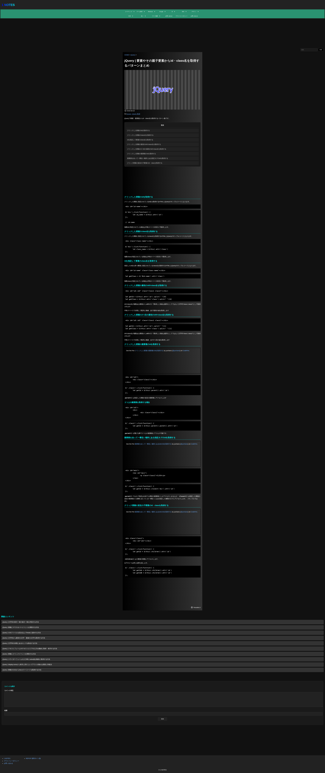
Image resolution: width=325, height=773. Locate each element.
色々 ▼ (143, 16)
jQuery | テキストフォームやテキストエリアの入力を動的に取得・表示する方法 (30, 648)
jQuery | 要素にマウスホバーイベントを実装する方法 (21, 627)
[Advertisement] (162, 33)
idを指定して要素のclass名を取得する (140, 140)
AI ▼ (173, 11)
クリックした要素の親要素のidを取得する (141, 154)
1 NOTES (8, 5)
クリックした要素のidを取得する (138, 130)
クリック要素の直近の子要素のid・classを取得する (144, 163)
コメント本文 (8, 690)
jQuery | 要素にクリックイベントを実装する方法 (19, 654)
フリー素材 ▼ (156, 16)
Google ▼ (162, 11)
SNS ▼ (184, 11)
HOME (126, 55)
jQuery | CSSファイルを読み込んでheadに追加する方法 (22, 633)
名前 (5, 710)
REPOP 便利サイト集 (33, 758)
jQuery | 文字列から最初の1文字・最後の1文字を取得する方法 (24, 638)
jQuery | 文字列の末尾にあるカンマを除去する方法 (20, 643)
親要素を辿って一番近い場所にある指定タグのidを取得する (147, 158)
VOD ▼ (130, 16)
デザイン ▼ (195, 11)
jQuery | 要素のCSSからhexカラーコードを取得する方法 (22, 670)
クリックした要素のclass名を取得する (140, 135)
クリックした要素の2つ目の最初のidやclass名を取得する (146, 149)
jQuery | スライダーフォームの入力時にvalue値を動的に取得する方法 (26, 659)
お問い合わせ (168, 16)
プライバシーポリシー (181, 16)
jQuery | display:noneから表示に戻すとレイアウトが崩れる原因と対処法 (27, 664)
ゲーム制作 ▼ (141, 11)
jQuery (133, 55)
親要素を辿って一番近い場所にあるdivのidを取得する (153, 444)
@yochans (176, 350)
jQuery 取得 (136, 114)
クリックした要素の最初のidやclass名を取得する (144, 144)
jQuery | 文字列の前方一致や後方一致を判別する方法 (21, 622)
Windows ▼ (151, 11)
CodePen (186, 350)
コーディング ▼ (130, 11)
